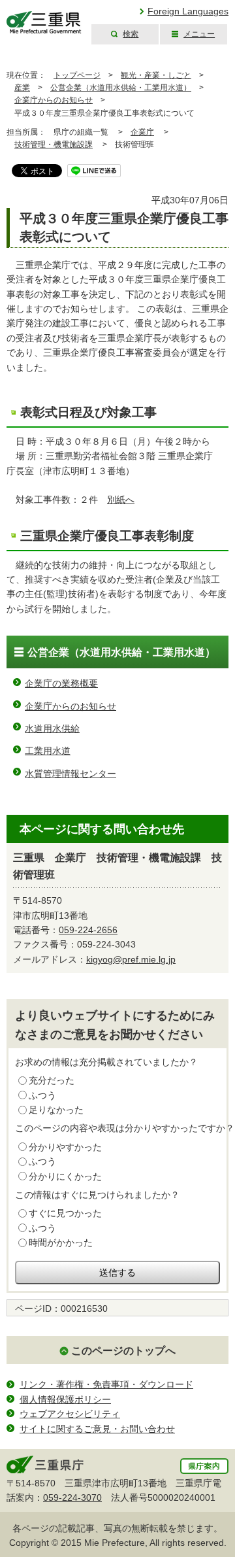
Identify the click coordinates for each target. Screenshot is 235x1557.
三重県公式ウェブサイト (44, 22)
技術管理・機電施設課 (53, 144)
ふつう (42, 1095)
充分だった (51, 1080)
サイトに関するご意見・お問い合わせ (97, 1429)
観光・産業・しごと (156, 75)
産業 (22, 87)
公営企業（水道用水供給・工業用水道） (120, 87)
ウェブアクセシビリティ (70, 1414)
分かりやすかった (65, 1147)
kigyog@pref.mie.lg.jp (131, 959)
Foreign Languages (188, 11)
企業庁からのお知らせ (53, 100)
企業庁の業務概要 (61, 683)
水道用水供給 (52, 728)
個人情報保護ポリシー (65, 1399)
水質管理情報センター (70, 773)
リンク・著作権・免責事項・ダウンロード (106, 1384)
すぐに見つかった (65, 1213)
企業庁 (142, 132)
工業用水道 (47, 750)
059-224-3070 (72, 1497)
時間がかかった (61, 1242)
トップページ (77, 75)
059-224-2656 (88, 930)
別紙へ (120, 499)
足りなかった (56, 1109)
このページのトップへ (123, 1350)
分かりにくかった (65, 1176)
